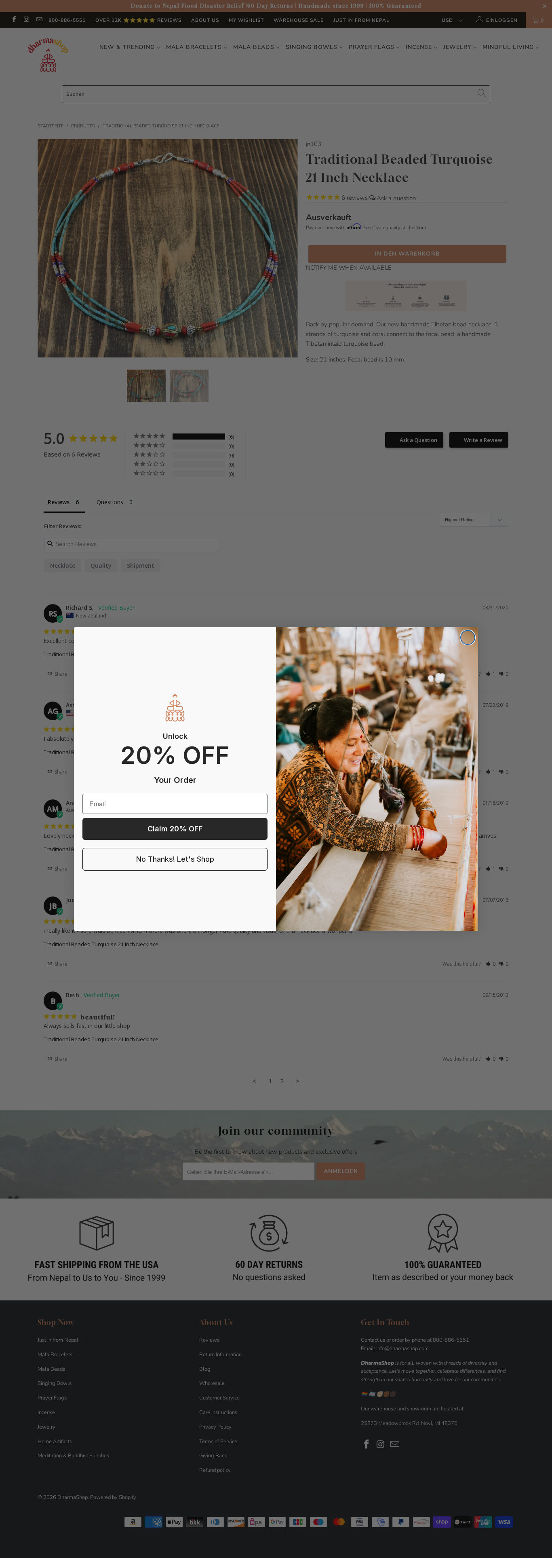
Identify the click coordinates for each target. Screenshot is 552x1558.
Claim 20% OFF (174, 828)
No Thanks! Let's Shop (175, 859)
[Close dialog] (468, 637)
